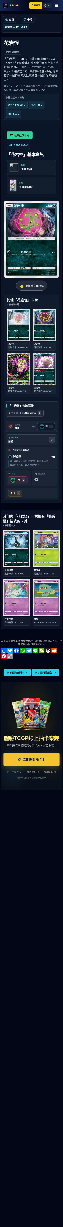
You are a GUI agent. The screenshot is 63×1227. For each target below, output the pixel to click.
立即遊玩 (35, 5)
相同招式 (13, 114)
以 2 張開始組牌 (43, 672)
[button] (47, 5)
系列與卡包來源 (16, 105)
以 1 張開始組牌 (15, 672)
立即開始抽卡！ (34, 759)
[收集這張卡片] (20, 135)
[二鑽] (15, 493)
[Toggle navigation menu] (56, 5)
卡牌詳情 (36, 105)
